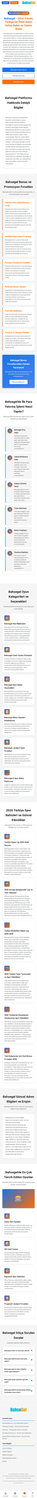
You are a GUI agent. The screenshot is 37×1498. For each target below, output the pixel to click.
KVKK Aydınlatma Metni (9, 1458)
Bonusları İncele (18, 82)
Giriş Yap (14, 2)
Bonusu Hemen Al (18, 382)
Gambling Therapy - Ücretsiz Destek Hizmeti (15, 1426)
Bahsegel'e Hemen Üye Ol (18, 70)
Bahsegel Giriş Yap (18, 76)
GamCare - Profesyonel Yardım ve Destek (14, 1430)
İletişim (4, 1461)
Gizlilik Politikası (7, 1451)
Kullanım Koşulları (7, 1455)
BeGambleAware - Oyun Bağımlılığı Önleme (15, 1423)
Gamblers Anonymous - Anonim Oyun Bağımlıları (16, 1433)
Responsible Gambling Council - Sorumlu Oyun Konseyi (16, 1437)
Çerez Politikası (7, 1448)
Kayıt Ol (5, 2)
